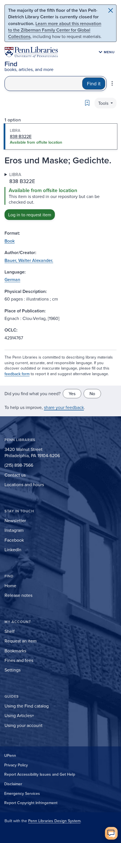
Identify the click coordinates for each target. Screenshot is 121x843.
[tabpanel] (60, 195)
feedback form (17, 374)
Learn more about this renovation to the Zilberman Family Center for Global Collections (54, 29)
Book (10, 241)
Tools (103, 103)
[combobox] (43, 83)
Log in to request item (29, 215)
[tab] (60, 136)
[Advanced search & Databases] (112, 83)
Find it (93, 83)
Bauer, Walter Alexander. (29, 260)
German (12, 279)
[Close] (110, 10)
